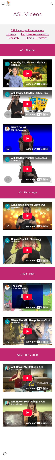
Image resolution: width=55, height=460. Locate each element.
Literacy (11, 34)
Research (13, 37)
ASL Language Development (27, 30)
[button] (3, 3)
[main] (27, 14)
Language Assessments (35, 34)
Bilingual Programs (36, 37)
